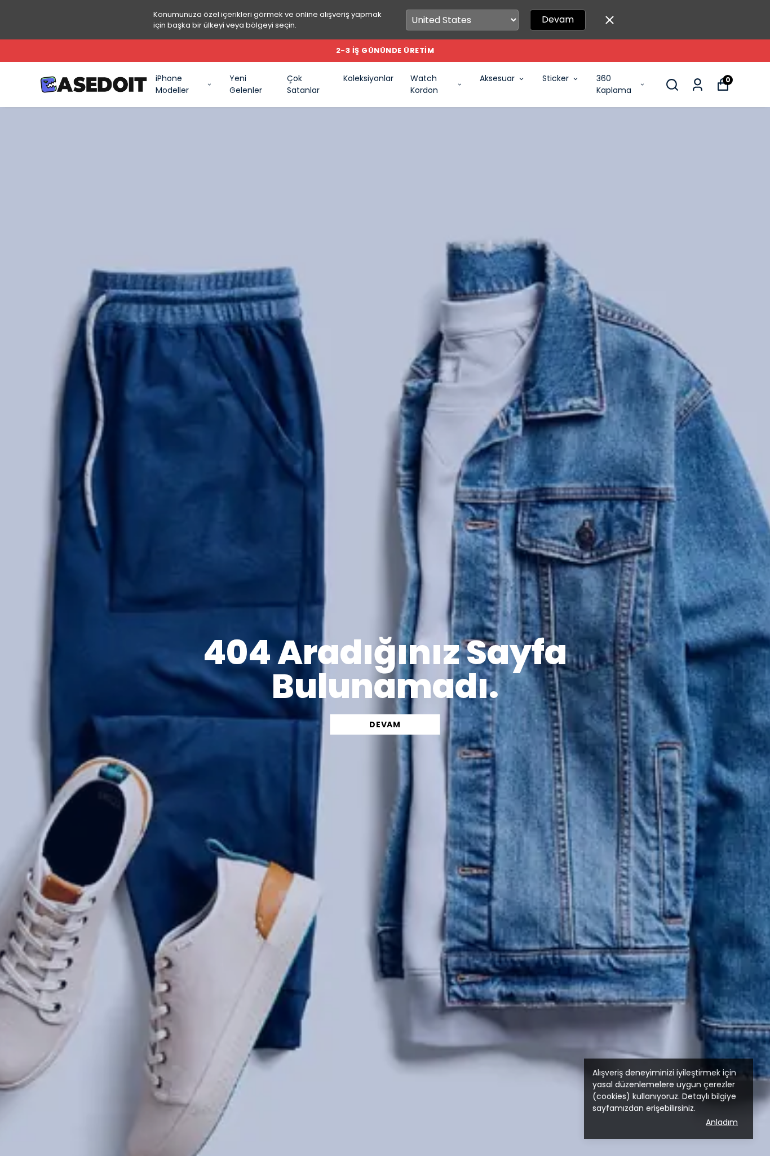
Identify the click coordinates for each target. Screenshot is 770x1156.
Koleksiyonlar (368, 78)
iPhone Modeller (172, 84)
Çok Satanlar (303, 84)
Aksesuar (497, 78)
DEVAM (385, 724)
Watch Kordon (424, 84)
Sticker (555, 78)
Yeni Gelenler (245, 84)
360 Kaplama (613, 84)
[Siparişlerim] (698, 85)
